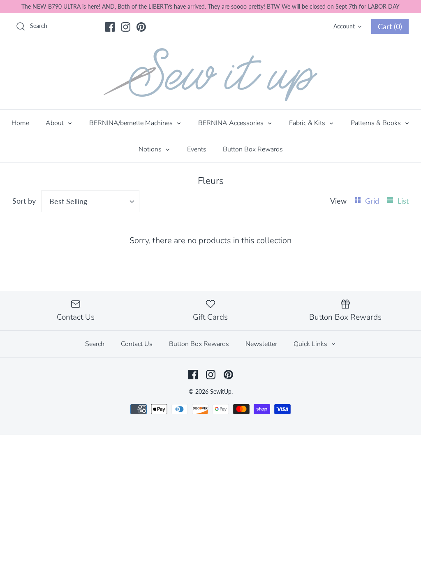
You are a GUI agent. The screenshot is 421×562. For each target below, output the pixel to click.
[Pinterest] (141, 27)
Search (94, 343)
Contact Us (137, 343)
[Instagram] (125, 27)
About (55, 123)
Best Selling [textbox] (68, 201)
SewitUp (220, 391)
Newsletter (261, 343)
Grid (373, 200)
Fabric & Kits (308, 123)
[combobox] (90, 201)
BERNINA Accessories (231, 123)
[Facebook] (110, 27)
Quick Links (311, 343)
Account (344, 26)
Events (196, 149)
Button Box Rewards (253, 149)
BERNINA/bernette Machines (131, 123)
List (403, 200)
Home (20, 123)
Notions (151, 149)
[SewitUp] (210, 74)
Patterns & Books (376, 123)
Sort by (24, 200)
